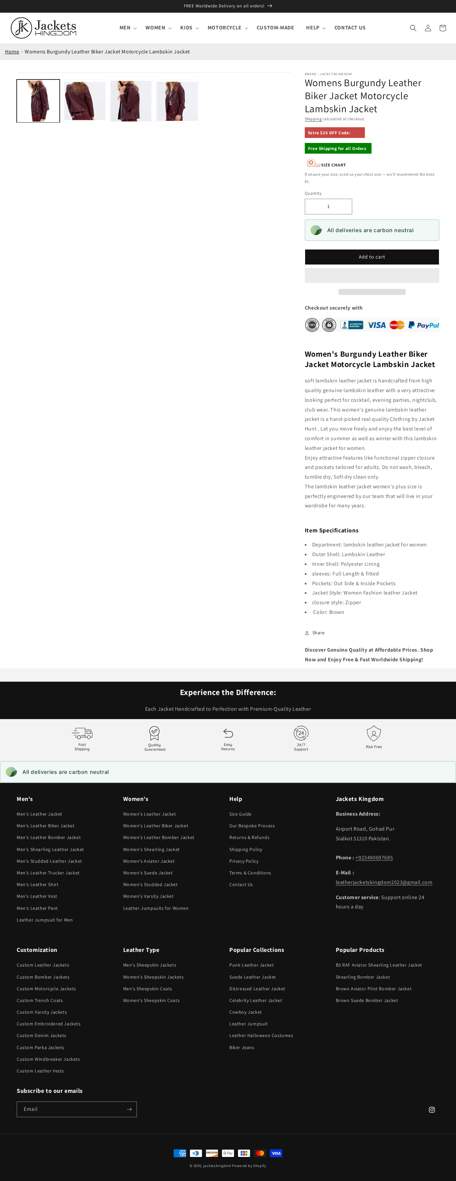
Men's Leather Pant (37, 908)
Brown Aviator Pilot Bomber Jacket (374, 989)
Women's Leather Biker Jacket (156, 826)
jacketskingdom (217, 1165)
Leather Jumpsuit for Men (45, 920)
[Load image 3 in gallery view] (131, 101)
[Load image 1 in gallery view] (38, 101)
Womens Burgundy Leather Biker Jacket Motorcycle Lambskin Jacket (107, 51)
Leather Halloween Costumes (261, 1035)
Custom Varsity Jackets (42, 1012)
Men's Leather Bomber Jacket (49, 837)
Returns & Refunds (249, 837)
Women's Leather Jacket (149, 814)
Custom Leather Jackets (43, 965)
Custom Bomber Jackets (43, 977)
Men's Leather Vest (37, 896)
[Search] (413, 28)
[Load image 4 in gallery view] (177, 101)
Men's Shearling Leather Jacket (50, 849)
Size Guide (240, 814)
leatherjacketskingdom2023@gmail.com (384, 882)
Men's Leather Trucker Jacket (48, 873)
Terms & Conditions (250, 873)
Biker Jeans (241, 1047)
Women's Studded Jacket (150, 884)
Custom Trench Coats (40, 1000)
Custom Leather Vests (40, 1071)
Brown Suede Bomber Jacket (367, 1000)
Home (12, 51)
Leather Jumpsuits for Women (156, 908)
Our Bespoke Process (252, 826)
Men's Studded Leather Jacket (49, 861)
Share (318, 633)
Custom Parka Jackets (40, 1047)
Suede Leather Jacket (252, 977)
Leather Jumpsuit (248, 1024)
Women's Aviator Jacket (149, 861)
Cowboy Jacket (245, 1012)
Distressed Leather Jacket (257, 989)
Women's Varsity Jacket (148, 896)
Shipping (313, 118)
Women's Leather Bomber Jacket (159, 837)
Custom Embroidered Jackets (49, 1024)
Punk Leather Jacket (251, 965)
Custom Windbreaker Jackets (48, 1059)
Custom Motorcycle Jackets (46, 989)
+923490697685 (374, 857)
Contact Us (241, 884)
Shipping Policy (245, 849)
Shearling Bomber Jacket (363, 977)
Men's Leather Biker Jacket (46, 826)
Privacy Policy (243, 861)
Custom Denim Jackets (41, 1035)
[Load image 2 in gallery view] (84, 101)
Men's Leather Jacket (39, 814)
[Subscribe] (129, 1109)
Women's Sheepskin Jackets (153, 977)
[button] (372, 276)
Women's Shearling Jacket (151, 849)
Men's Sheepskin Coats (148, 989)
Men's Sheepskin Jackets (150, 965)
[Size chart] (326, 165)
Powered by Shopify (249, 1165)
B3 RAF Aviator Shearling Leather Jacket (379, 965)
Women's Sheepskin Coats (151, 1000)
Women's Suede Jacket (148, 873)
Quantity (313, 193)
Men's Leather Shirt (37, 884)
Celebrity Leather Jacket (255, 1000)
